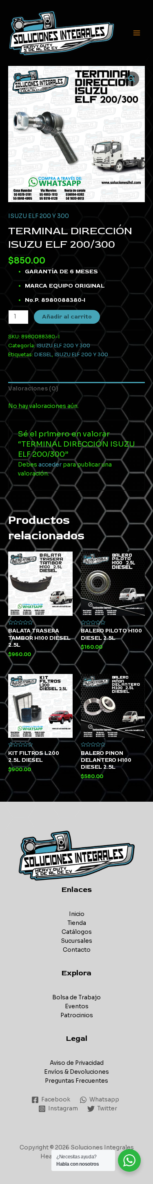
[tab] (76, 389)
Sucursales (76, 941)
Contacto (77, 949)
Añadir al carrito (67, 317)
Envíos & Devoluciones (76, 1071)
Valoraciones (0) (33, 388)
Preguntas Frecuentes (76, 1080)
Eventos (77, 1006)
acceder (50, 464)
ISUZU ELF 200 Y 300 (38, 216)
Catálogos (77, 932)
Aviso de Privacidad (77, 1063)
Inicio (76, 914)
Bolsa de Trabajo (76, 997)
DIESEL (43, 354)
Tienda (76, 923)
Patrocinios (76, 1015)
